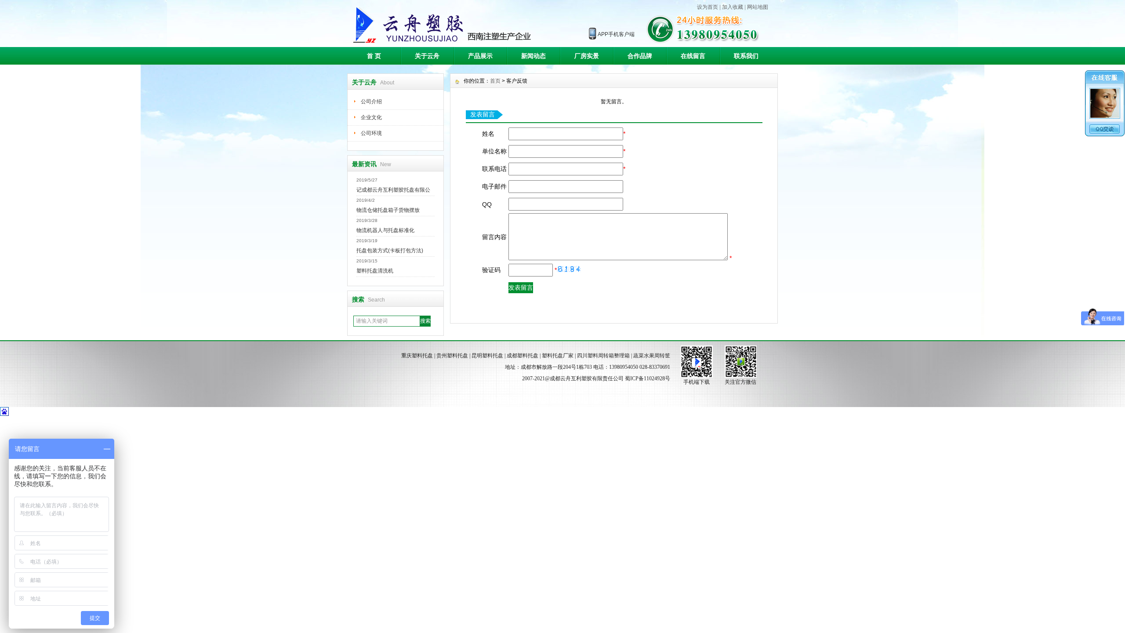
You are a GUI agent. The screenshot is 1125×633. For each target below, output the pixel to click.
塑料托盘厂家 (557, 356)
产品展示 (480, 55)
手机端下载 (696, 382)
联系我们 (746, 55)
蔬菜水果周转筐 (651, 356)
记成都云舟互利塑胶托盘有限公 (393, 190)
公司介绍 (371, 101)
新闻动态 (533, 55)
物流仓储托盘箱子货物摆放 (388, 210)
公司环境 (371, 133)
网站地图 (757, 7)
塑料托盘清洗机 (374, 271)
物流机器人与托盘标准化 (385, 230)
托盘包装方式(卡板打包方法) (389, 250)
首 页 (374, 55)
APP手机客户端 (616, 34)
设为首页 (707, 7)
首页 (495, 81)
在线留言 (693, 55)
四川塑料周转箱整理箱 (603, 356)
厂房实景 (586, 55)
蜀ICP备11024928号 (647, 378)
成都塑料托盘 (522, 356)
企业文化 (371, 117)
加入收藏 (732, 7)
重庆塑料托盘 (417, 356)
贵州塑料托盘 (452, 356)
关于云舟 (427, 55)
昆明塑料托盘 (487, 356)
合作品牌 (640, 55)
